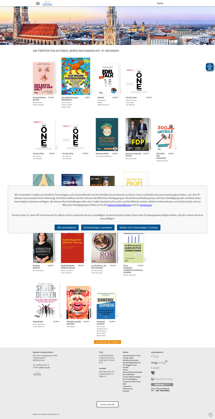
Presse (125, 369)
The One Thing (131, 97)
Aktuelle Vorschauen (130, 360)
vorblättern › (115, 342)
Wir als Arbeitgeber (130, 379)
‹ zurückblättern (101, 342)
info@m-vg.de (44, 367)
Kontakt (126, 391)
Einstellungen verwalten (98, 227)
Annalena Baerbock (36, 266)
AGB (124, 384)
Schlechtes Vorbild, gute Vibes (74, 322)
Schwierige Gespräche (101, 322)
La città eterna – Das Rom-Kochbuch (98, 266)
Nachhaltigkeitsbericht (132, 362)
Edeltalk (101, 97)
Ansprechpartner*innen (132, 355)
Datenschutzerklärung (119, 205)
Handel (125, 367)
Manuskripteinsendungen (132, 372)
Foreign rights (128, 358)
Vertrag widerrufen (107, 404)
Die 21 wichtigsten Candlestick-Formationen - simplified (133, 268)
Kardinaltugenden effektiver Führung (68, 266)
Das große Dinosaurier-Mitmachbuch (70, 98)
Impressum (127, 386)
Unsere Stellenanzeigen (132, 377)
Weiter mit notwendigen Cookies (139, 227)
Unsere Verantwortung (131, 381)
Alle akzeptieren (66, 227)
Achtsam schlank (102, 153)
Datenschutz (127, 388)
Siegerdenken (38, 321)
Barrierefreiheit (128, 374)
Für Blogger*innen (130, 365)
